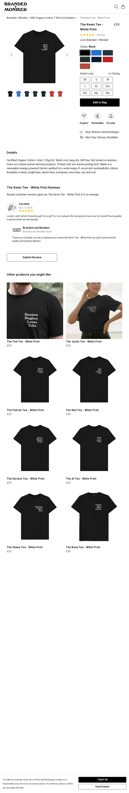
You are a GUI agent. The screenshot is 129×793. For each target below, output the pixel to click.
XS (85, 79)
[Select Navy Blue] (96, 59)
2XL (107, 86)
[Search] (116, 6)
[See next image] (66, 54)
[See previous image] (11, 54)
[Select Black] (85, 52)
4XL (96, 93)
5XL (107, 93)
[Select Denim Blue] (108, 52)
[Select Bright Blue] (96, 52)
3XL (85, 93)
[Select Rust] (85, 66)
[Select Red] (108, 59)
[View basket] (123, 6)
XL (96, 86)
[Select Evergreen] (85, 59)
